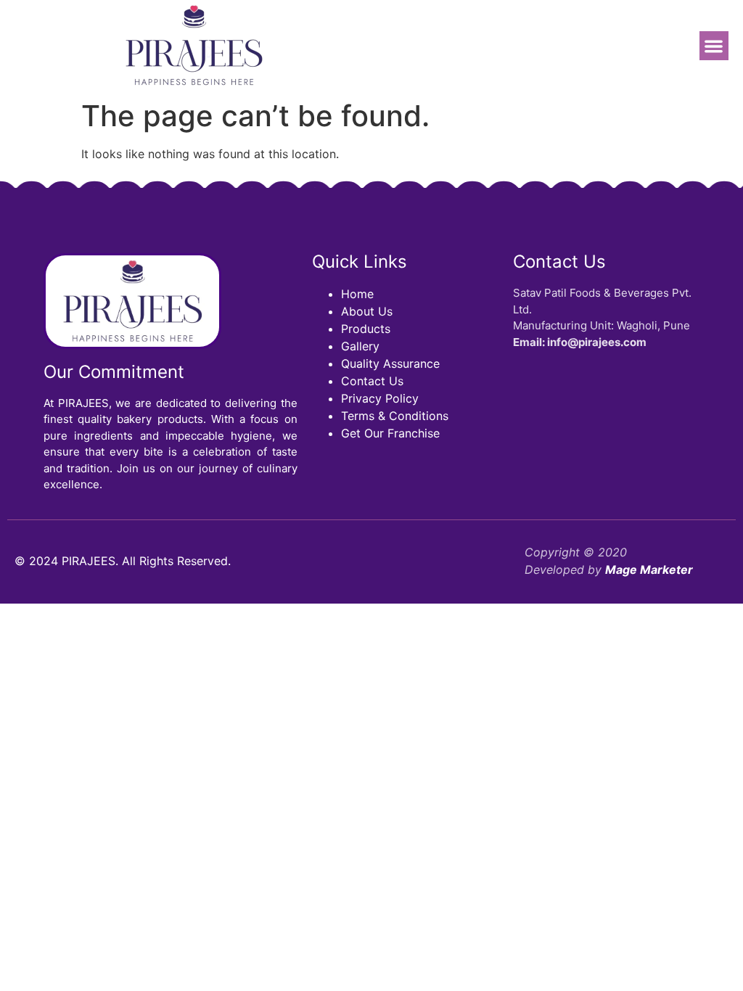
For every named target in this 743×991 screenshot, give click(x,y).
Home (357, 294)
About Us (367, 311)
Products (365, 328)
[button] (714, 46)
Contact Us (372, 381)
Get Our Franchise (390, 433)
